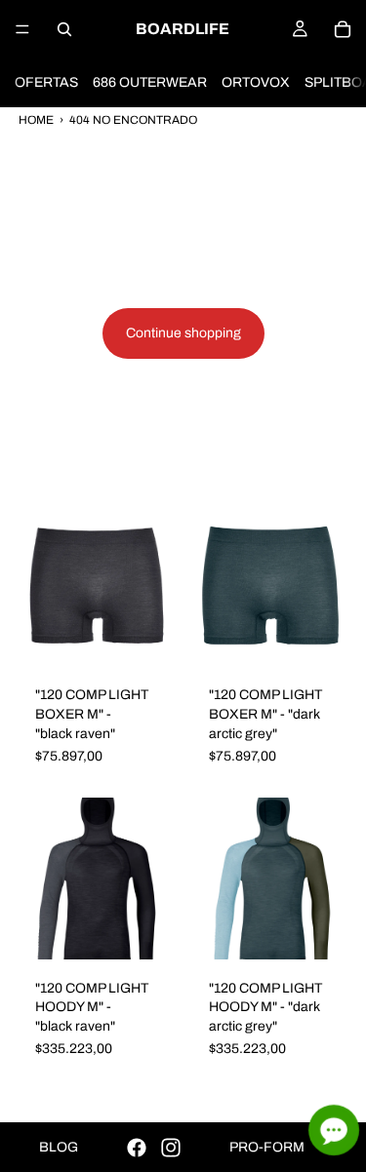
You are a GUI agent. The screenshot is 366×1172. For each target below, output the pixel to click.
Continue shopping (183, 333)
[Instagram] (171, 1147)
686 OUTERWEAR (150, 82)
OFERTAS (46, 82)
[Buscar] (64, 29)
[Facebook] (136, 1147)
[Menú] (22, 29)
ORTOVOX (256, 82)
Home (36, 120)
